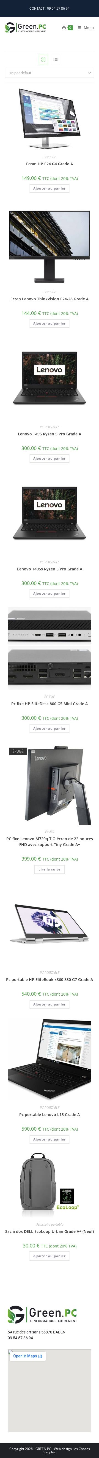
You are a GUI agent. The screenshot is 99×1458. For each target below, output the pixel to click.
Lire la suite (49, 869)
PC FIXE (49, 696)
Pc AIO (49, 831)
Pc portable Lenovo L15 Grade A (49, 1114)
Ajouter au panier (49, 188)
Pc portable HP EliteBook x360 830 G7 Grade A (49, 979)
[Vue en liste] (55, 59)
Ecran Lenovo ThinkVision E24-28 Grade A (49, 298)
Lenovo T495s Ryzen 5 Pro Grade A (49, 569)
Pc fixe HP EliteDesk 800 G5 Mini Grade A (49, 703)
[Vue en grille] (43, 59)
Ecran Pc (49, 157)
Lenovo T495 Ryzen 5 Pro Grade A (49, 433)
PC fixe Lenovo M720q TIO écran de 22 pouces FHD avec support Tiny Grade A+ (49, 841)
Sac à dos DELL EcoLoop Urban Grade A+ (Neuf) (49, 1231)
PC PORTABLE (49, 427)
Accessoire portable (49, 1224)
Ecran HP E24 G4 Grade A (49, 163)
